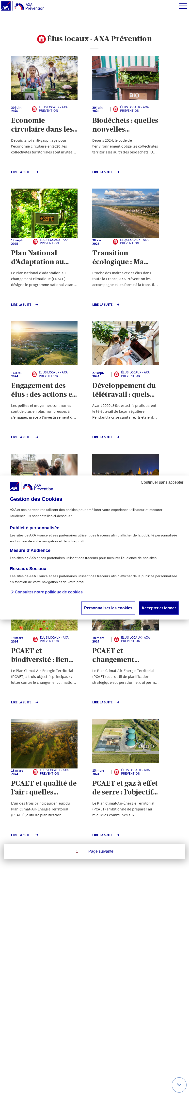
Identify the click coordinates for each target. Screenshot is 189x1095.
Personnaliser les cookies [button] (108, 608)
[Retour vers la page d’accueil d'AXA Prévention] (22, 6)
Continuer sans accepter (162, 482)
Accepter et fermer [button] (159, 608)
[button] (44, 78)
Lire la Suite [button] (21, 172)
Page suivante (100, 851)
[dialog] (94, 548)
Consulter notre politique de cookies (49, 592)
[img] (183, 6)
